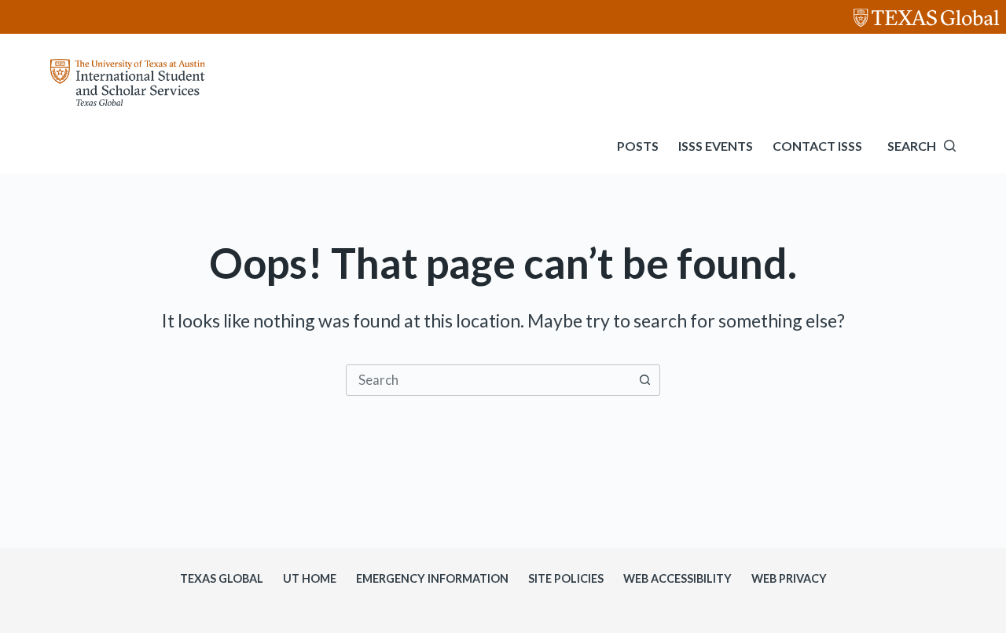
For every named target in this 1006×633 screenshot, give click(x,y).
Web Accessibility (677, 578)
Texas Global (221, 578)
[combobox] (488, 380)
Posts (638, 145)
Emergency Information (432, 578)
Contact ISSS (817, 145)
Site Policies (566, 578)
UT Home (309, 578)
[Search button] (644, 380)
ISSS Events (715, 145)
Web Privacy (789, 578)
